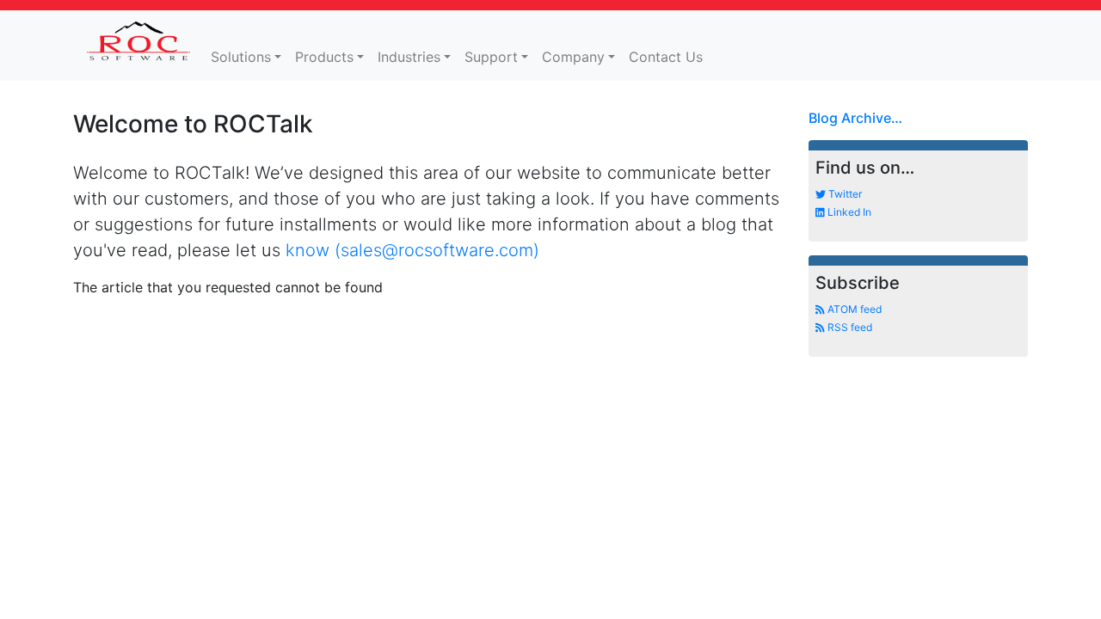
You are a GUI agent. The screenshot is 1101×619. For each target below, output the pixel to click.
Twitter (844, 193)
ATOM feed (853, 309)
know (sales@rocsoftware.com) (412, 250)
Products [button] (324, 56)
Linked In (848, 211)
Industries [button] (409, 56)
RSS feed (848, 327)
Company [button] (573, 56)
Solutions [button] (241, 56)
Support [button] (491, 56)
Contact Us (666, 56)
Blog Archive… (855, 117)
